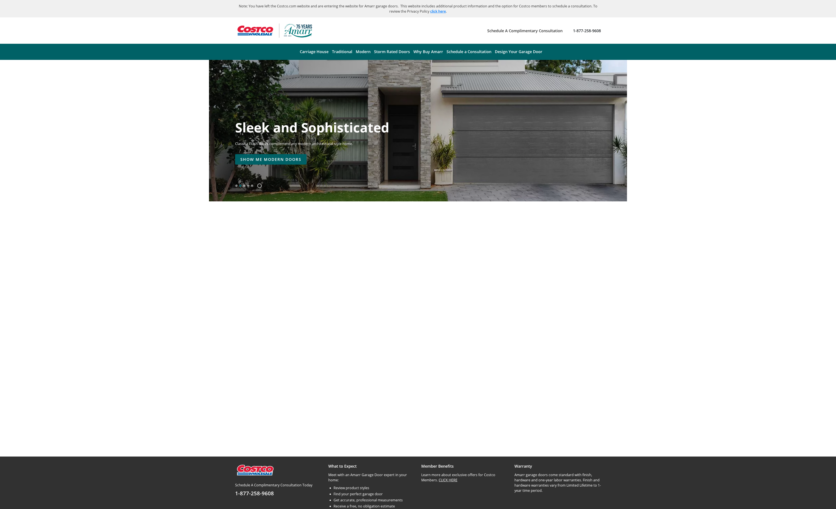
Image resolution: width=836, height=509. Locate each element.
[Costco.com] (255, 469)
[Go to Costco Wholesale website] (255, 31)
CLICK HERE (448, 480)
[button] (258, 185)
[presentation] (271, 159)
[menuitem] (314, 52)
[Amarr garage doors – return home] (298, 31)
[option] (236, 185)
